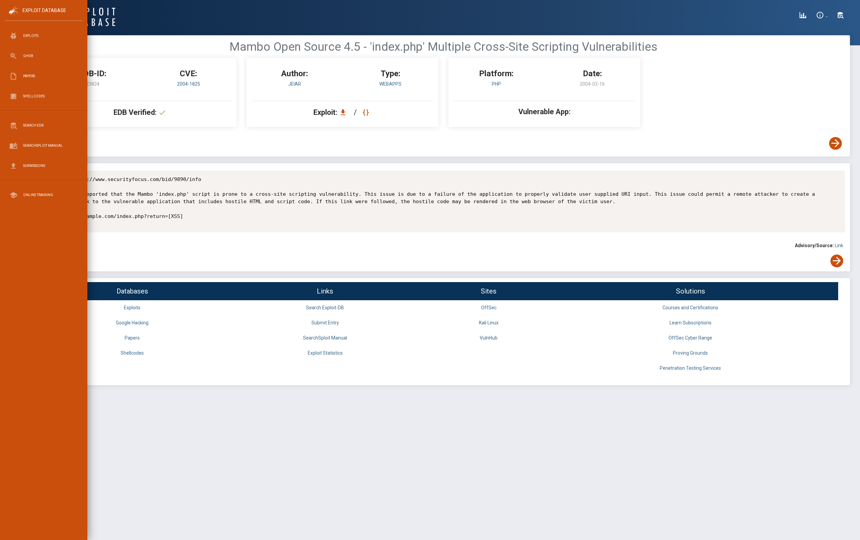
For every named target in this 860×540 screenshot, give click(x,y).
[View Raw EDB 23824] (367, 112)
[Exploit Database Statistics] (803, 16)
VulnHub (489, 338)
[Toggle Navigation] (43, 16)
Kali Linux (489, 322)
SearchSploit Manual (325, 338)
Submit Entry (325, 322)
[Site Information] (821, 16)
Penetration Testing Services (690, 368)
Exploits (132, 307)
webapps (390, 84)
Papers (132, 338)
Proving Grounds (690, 353)
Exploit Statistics (325, 353)
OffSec (489, 307)
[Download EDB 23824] (344, 112)
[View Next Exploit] (835, 143)
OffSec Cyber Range (690, 338)
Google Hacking (132, 322)
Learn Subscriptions (691, 322)
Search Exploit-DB (325, 307)
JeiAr (294, 84)
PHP (496, 84)
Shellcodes (132, 353)
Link (839, 245)
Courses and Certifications (690, 307)
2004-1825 (188, 84)
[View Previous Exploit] (51, 143)
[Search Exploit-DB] (840, 16)
